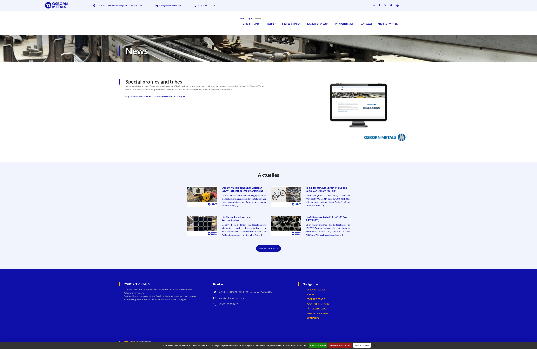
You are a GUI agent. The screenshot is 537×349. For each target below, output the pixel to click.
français (242, 19)
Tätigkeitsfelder (344, 24)
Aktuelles (366, 24)
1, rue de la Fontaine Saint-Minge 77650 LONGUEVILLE (119, 6)
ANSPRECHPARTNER (388, 24)
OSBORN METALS (251, 24)
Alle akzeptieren (318, 345)
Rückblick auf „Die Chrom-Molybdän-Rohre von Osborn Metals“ (327, 189)
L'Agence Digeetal (145, 341)
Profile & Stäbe (290, 24)
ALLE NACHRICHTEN (268, 248)
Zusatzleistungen (317, 24)
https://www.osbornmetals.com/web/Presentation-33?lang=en (155, 96)
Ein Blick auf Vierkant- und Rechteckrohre (236, 219)
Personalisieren (362, 345)
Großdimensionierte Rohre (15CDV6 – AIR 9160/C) (327, 219)
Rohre (270, 24)
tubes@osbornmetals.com (170, 6)
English (249, 19)
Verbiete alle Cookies (340, 345)
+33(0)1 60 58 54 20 (206, 6)
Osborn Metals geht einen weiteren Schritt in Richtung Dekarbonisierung (242, 189)
